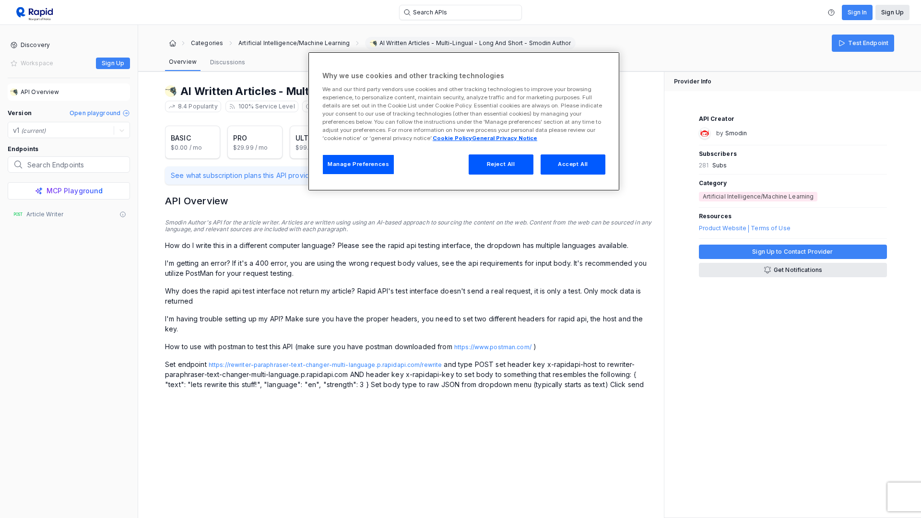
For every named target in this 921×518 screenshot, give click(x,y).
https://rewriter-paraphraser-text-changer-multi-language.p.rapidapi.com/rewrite (325, 364)
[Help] (831, 12)
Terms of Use (770, 228)
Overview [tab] (183, 61)
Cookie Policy (452, 138)
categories (207, 43)
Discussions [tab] (227, 62)
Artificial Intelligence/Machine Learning (294, 43)
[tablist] (207, 62)
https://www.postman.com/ (492, 347)
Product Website (723, 228)
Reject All (501, 164)
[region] (464, 121)
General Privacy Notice (504, 138)
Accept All (573, 164)
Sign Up (892, 12)
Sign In (857, 12)
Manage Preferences (358, 164)
